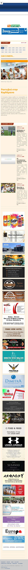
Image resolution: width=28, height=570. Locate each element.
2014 (6, 49)
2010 (17, 47)
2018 (20, 49)
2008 (10, 47)
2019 (24, 49)
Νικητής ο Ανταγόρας (20, 188)
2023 (13, 52)
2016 (13, 49)
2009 (13, 47)
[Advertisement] (14, 13)
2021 (6, 52)
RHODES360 (7, 568)
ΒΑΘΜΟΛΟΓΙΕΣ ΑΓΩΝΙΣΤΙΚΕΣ (6, 563)
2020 (3, 52)
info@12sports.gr (4, 567)
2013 (3, 49)
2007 (6, 47)
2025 (20, 52)
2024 (17, 52)
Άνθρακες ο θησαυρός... (21, 131)
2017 (17, 49)
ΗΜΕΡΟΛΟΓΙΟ (14, 563)
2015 (10, 49)
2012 (24, 47)
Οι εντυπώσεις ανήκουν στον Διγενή (21, 161)
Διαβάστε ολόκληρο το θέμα (21, 151)
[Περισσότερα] (8, 127)
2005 (3, 47)
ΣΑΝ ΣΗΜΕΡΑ (20, 563)
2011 (20, 47)
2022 (10, 52)
